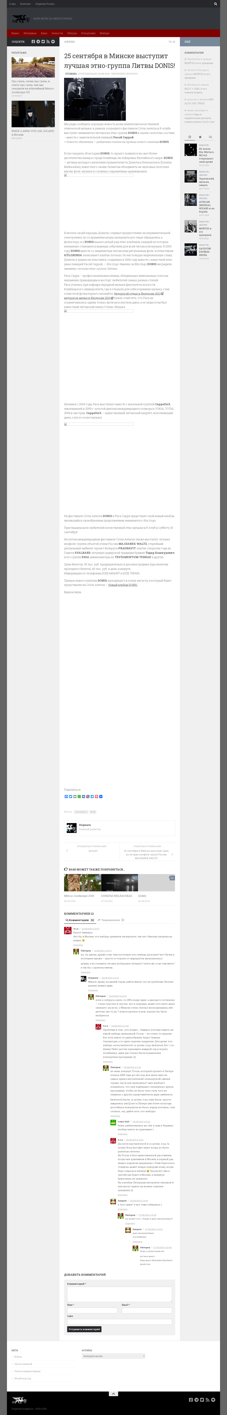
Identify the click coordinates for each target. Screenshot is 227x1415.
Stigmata (71, 73)
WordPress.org (22, 1378)
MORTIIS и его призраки (199, 63)
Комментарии (81, 920)
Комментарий (76, 1283)
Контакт (25, 3)
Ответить (78, 945)
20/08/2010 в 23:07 (91, 928)
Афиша (69, 41)
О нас (12, 3)
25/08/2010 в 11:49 (132, 1067)
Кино (44, 33)
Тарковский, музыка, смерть (206, 182)
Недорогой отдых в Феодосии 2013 (137, 293)
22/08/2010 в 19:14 (110, 977)
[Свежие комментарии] (210, 137)
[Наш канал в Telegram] (38, 41)
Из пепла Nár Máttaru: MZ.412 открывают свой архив (206, 155)
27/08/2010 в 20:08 (162, 1247)
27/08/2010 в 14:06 (154, 1229)
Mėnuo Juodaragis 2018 (79, 896)
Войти (18, 1356)
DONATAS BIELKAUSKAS (116, 896)
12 (173, 41)
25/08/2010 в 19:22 (141, 1121)
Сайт (70, 1316)
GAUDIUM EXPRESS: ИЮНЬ (205, 252)
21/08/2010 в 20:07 (103, 950)
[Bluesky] (53, 41)
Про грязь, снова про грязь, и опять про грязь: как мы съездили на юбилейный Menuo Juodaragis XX (33, 86)
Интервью (30, 33)
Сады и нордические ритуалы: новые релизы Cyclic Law (199, 118)
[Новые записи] (190, 137)
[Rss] (48, 41)
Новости (57, 33)
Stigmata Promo (45, 3)
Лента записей (23, 1363)
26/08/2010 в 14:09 (139, 1200)
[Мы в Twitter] (43, 41)
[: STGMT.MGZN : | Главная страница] (21, 18)
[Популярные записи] (200, 137)
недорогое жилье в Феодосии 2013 (87, 298)
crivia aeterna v (81, 812)
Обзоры (72, 33)
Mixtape (104, 33)
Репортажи (88, 33)
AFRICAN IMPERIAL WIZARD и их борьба (206, 206)
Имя (70, 1304)
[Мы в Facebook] (33, 41)
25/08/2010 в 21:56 (134, 1139)
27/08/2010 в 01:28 (147, 1215)
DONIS (92, 812)
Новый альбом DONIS (123, 585)
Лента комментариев (27, 1371)
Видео (15, 33)
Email (126, 1304)
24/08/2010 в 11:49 (120, 1025)
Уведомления (112, 920)
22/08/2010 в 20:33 (118, 996)
